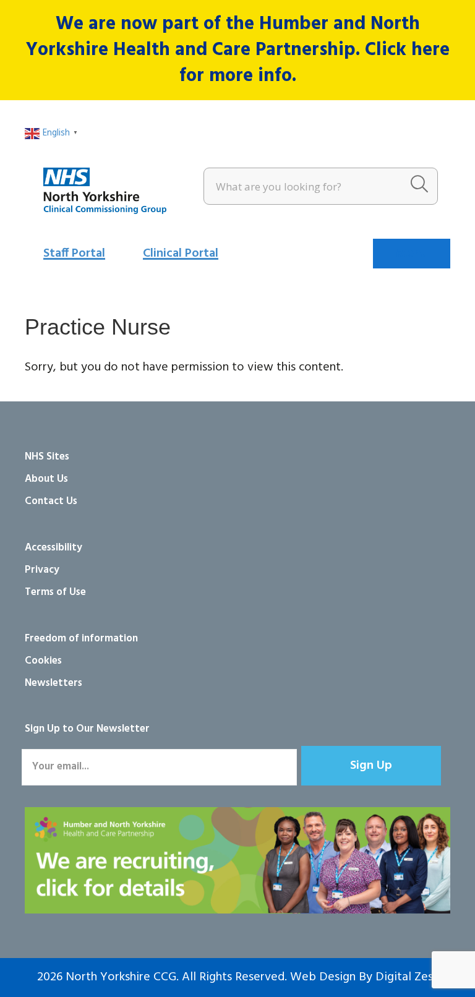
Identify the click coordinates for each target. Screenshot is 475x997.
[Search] (419, 186)
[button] (371, 765)
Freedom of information (81, 638)
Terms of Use (55, 592)
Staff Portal (74, 253)
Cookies (43, 661)
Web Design (323, 977)
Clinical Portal (180, 253)
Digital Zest (406, 977)
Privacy (42, 570)
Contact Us (51, 501)
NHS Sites (47, 456)
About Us (46, 479)
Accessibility (53, 547)
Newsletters (53, 683)
